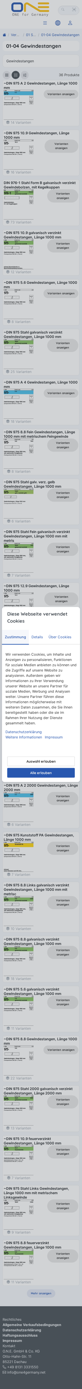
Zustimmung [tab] (15, 637)
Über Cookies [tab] (60, 637)
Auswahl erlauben (41, 761)
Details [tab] (37, 637)
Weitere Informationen (23, 737)
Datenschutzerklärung (23, 732)
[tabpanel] (41, 696)
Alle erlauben (41, 773)
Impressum (54, 737)
